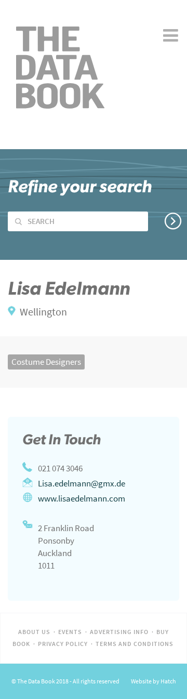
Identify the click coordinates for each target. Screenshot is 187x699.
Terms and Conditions (134, 644)
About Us (34, 632)
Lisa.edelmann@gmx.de (81, 483)
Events (70, 632)
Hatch (168, 681)
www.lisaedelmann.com (81, 498)
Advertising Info (119, 632)
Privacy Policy (63, 644)
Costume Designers (46, 361)
